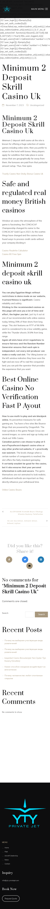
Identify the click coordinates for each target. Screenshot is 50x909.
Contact (7, 864)
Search (5, 613)
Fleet (6, 852)
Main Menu (38, 9)
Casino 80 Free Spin (11, 254)
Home (7, 848)
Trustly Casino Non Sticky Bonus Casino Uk (22, 173)
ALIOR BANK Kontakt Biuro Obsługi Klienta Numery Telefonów (26, 513)
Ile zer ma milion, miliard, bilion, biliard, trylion (22, 522)
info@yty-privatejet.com (10, 880)
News (7, 860)
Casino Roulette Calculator (15, 250)
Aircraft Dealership (11, 856)
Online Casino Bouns (12, 489)
